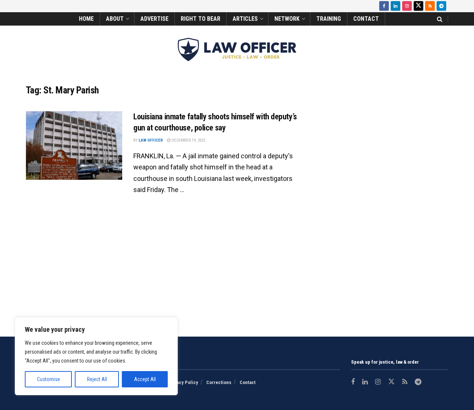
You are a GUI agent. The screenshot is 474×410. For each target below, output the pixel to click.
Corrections (218, 382)
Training (328, 18)
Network (287, 18)
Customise (48, 379)
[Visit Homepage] (237, 49)
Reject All (97, 379)
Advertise (154, 18)
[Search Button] (440, 19)
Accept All (145, 379)
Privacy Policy (183, 382)
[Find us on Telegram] (441, 6)
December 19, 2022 (187, 140)
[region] (96, 356)
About (115, 18)
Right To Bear (200, 18)
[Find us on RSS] (430, 6)
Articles (245, 18)
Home (86, 18)
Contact (366, 18)
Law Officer (150, 140)
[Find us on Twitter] (418, 6)
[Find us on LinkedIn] (395, 6)
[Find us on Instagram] (407, 6)
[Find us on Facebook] (384, 6)
